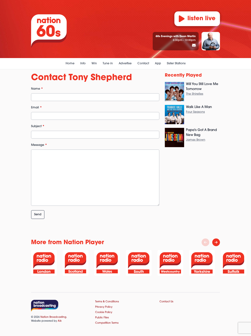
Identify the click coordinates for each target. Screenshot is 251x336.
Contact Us (166, 301)
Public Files (102, 317)
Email (36, 107)
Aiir (59, 321)
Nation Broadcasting (53, 317)
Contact (143, 63)
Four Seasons (195, 112)
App (158, 63)
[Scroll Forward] (216, 242)
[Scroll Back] (205, 242)
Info (83, 63)
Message (39, 145)
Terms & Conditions (107, 301)
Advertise (125, 63)
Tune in (108, 63)
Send (37, 214)
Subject (37, 126)
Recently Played (183, 75)
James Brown (195, 140)
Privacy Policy (103, 307)
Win (94, 63)
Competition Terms (107, 323)
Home (70, 63)
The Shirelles (194, 94)
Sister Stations (176, 63)
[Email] (194, 45)
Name (37, 88)
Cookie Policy (103, 312)
